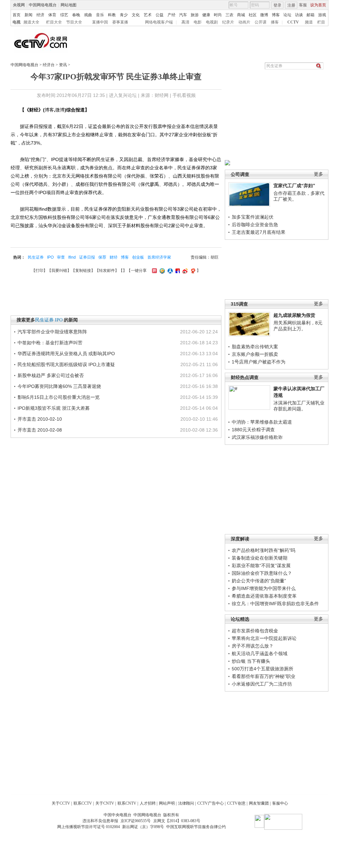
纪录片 (228, 22)
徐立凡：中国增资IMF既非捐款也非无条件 (275, 603)
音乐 (100, 15)
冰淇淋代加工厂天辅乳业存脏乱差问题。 (298, 405)
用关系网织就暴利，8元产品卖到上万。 (297, 325)
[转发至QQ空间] (161, 270)
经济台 (49, 65)
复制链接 (83, 270)
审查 (61, 257)
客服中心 (280, 803)
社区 (253, 15)
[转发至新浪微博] (184, 270)
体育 (52, 15)
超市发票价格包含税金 (255, 630)
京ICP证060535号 (136, 821)
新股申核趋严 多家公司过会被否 (51, 375)
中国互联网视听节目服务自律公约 (196, 826)
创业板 (138, 257)
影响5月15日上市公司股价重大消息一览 (59, 397)
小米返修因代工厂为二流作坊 (262, 684)
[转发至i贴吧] (177, 270)
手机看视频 (184, 95)
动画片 (244, 22)
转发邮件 (107, 270)
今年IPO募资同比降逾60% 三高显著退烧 (59, 386)
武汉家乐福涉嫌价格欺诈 (257, 437)
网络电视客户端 (159, 22)
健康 (206, 15)
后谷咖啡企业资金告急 (255, 224)
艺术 (148, 15)
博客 (276, 15)
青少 (124, 15)
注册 (291, 5)
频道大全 (31, 22)
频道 (309, 22)
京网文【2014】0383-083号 (176, 821)
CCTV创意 (236, 803)
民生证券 (36, 257)
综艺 (64, 15)
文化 (136, 15)
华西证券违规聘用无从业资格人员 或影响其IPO (66, 353)
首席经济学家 (159, 257)
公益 (160, 15)
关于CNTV (104, 803)
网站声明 (167, 803)
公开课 (260, 22)
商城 (241, 15)
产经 (171, 15)
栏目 (321, 22)
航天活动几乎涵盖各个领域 (259, 653)
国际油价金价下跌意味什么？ (262, 573)
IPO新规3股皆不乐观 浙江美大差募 (54, 408)
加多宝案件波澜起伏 (252, 217)
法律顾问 (186, 803)
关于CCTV (61, 803)
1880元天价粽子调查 (253, 429)
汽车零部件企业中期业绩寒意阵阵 (52, 331)
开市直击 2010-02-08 (40, 430)
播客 (275, 22)
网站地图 (68, 5)
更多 (318, 174)
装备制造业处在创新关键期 (259, 558)
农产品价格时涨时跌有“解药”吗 (263, 550)
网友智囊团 (259, 803)
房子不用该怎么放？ (252, 646)
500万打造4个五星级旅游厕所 (262, 668)
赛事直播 (120, 22)
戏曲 (88, 15)
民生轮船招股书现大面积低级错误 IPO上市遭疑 (66, 364)
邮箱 (311, 15)
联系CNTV (127, 803)
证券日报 (87, 257)
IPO (50, 257)
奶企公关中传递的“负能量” (259, 580)
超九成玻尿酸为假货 (294, 315)
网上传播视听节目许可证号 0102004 (88, 826)
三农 (229, 15)
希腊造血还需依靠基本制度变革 (264, 596)
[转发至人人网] (169, 270)
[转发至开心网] (153, 270)
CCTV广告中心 (210, 803)
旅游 (195, 15)
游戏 (322, 15)
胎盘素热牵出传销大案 (255, 346)
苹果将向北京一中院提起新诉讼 (264, 638)
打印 (39, 270)
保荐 (102, 257)
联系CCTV (82, 803)
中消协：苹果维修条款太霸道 (262, 422)
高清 (185, 22)
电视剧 (212, 22)
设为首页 (318, 5)
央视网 (19, 5)
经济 (40, 15)
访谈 (299, 15)
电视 (17, 22)
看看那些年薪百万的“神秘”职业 (263, 676)
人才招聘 (148, 803)
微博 (264, 15)
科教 (112, 15)
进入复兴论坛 (123, 95)
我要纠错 (59, 270)
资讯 (63, 65)
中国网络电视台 (43, 5)
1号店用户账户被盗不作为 (258, 361)
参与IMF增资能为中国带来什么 (264, 588)
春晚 (76, 15)
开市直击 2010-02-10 (40, 419)
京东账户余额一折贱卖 (255, 354)
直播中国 (100, 22)
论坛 (287, 15)
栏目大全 (54, 22)
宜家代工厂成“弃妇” (294, 185)
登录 (277, 5)
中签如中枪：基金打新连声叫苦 (50, 342)
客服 (303, 5)
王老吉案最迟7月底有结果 (258, 232)
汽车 (183, 15)
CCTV (293, 22)
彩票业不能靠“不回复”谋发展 (261, 565)
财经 (114, 257)
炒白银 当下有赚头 (251, 661)
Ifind (72, 257)
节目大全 (74, 22)
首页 (17, 15)
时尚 (218, 15)
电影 (198, 22)
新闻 (28, 15)
